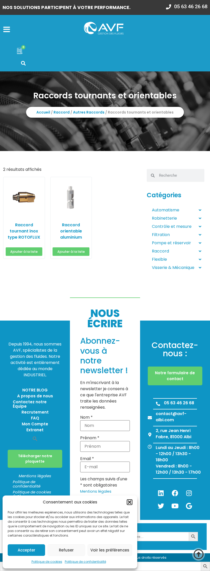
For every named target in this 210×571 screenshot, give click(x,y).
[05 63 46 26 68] (158, 404)
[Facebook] (175, 492)
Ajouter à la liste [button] (24, 251)
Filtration (161, 235)
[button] (129, 502)
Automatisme (165, 210)
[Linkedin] (160, 492)
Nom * (86, 417)
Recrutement (35, 412)
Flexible (159, 259)
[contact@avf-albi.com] (150, 418)
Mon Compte (35, 424)
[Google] (189, 505)
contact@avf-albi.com (171, 417)
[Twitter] (160, 505)
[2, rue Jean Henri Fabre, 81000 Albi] (150, 435)
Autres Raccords (88, 112)
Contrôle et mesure (172, 226)
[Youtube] (175, 505)
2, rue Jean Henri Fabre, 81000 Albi (173, 434)
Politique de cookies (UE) (32, 494)
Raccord (62, 112)
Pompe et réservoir (171, 243)
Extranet (35, 430)
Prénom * (89, 438)
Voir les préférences (109, 550)
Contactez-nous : (175, 349)
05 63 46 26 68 (179, 403)
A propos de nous (35, 396)
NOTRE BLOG (35, 390)
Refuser (66, 550)
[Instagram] (189, 492)
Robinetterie (164, 218)
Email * (87, 459)
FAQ (35, 418)
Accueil (43, 112)
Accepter (26, 550)
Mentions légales (35, 476)
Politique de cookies (47, 561)
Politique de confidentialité (85, 561)
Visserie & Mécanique (173, 267)
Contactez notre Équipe (30, 404)
